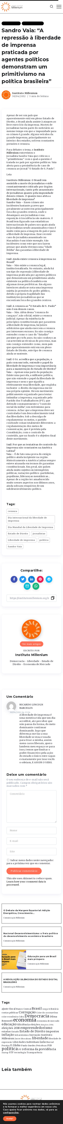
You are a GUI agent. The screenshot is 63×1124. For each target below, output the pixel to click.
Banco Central (23, 1009)
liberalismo (26, 1039)
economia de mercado (48, 1021)
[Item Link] (14, 959)
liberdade (40, 1038)
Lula (43, 1041)
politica (43, 540)
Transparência (34, 1052)
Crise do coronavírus (47, 1013)
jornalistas (39, 533)
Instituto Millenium (24, 93)
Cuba (21, 1017)
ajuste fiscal (9, 1009)
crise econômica (10, 1017)
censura (12, 511)
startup (5, 1053)
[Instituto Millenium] (12, 6)
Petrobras (41, 1045)
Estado (15, 1031)
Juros (18, 1038)
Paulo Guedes (28, 1045)
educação (9, 1024)
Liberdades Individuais (26, 1042)
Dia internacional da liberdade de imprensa (27, 519)
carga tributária (50, 1009)
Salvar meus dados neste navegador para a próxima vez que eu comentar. (29, 862)
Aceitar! (9, 1118)
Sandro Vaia (15, 546)
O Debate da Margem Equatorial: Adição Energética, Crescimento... (26, 911)
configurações (11, 1112)
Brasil (37, 1008)
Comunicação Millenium (14, 918)
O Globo (15, 1045)
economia (24, 1020)
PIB (49, 1045)
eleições (35, 1024)
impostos (52, 1031)
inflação (8, 1035)
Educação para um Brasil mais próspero (42, 957)
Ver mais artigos (31, 644)
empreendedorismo (36, 1028)
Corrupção (27, 1012)
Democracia (37, 1016)
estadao (6, 1031)
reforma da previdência (39, 1049)
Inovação (34, 1035)
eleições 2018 (11, 1028)
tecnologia (20, 1052)
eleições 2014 (47, 1025)
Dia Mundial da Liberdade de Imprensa (30, 527)
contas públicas (10, 1012)
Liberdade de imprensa (21, 540)
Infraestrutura (22, 1035)
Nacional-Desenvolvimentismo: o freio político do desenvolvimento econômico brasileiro (30, 934)
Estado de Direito (18, 533)
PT (19, 1049)
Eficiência (23, 1024)
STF (11, 1052)
